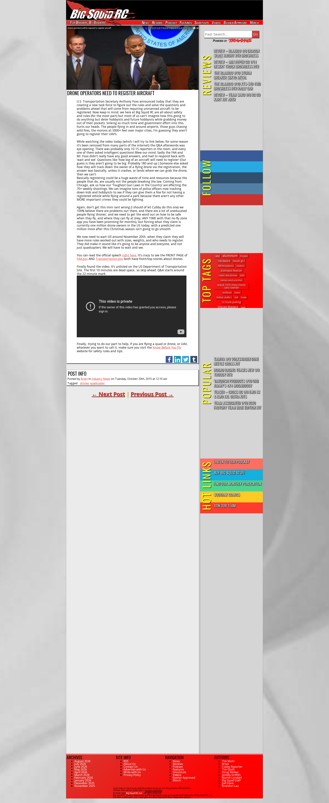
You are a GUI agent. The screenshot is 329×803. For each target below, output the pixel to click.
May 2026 (80, 769)
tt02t (242, 275)
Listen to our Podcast (231, 461)
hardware (224, 261)
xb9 (236, 297)
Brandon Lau (230, 786)
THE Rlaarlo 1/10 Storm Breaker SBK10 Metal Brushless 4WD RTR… (232, 75)
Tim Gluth (228, 769)
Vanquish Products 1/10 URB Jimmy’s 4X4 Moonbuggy (236, 383)
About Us (130, 764)
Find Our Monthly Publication (237, 483)
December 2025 (84, 783)
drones (84, 383)
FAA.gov (82, 259)
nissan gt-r (239, 261)
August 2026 (82, 761)
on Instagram (230, 188)
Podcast (170, 22)
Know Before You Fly (167, 347)
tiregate (244, 256)
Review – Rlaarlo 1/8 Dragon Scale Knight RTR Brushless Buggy (236, 53)
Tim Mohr (228, 761)
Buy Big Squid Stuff (229, 472)
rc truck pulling (231, 302)
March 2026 (81, 775)
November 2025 (84, 786)
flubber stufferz (224, 297)
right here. (129, 255)
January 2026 (82, 780)
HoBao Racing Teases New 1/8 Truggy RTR (236, 372)
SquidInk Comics (227, 494)
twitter (185, 357)
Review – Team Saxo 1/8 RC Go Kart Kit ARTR (237, 97)
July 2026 (80, 764)
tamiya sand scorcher (231, 280)
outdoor (240, 265)
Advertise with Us (135, 769)
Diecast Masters (228, 307)
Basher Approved (235, 22)
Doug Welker (230, 772)
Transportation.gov (109, 259)
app (217, 256)
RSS (126, 761)
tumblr (193, 357)
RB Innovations (226, 265)
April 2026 (80, 772)
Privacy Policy (132, 775)
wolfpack (227, 292)
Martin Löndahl (232, 778)
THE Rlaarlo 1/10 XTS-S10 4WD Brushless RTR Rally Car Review (237, 86)
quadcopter (97, 383)
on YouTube (234, 199)
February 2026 (83, 778)
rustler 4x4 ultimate (228, 275)
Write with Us (132, 772)
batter (238, 292)
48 (67, 800)
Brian (84, 379)
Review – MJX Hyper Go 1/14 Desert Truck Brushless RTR (236, 64)
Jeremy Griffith (231, 775)
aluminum (230, 256)
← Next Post (108, 394)
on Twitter (236, 166)
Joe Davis (228, 783)
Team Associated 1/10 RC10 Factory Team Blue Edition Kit (237, 405)
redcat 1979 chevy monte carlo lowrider (231, 286)
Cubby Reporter (232, 767)
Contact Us (131, 767)
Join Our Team (225, 505)
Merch (254, 22)
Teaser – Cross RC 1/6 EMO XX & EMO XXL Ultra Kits (237, 394)
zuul (243, 307)
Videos (216, 22)
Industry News (101, 379)
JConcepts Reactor (231, 270)
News (145, 22)
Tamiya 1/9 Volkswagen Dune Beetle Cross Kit (236, 361)
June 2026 (80, 767)
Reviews (157, 22)
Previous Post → (152, 394)
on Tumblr (236, 177)
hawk (244, 297)
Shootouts (201, 22)
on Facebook (232, 155)
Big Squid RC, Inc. (134, 793)
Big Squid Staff (231, 780)
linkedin (177, 357)
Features (185, 22)
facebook (169, 357)
